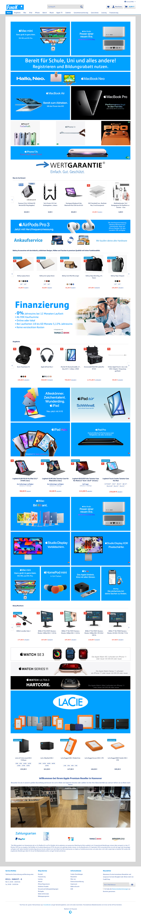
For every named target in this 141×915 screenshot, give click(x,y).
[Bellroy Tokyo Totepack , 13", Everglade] (70, 264)
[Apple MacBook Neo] (70, 78)
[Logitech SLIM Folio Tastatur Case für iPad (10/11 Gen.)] (55, 467)
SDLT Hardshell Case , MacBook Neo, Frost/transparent (70, 204)
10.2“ (114, 484)
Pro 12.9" (110, 486)
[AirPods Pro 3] (70, 226)
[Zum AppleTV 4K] (85, 584)
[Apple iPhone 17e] (70, 153)
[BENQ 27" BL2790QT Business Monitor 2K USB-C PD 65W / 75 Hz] (70, 619)
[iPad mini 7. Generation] (40, 439)
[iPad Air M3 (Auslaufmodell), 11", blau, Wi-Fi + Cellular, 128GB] (23, 355)
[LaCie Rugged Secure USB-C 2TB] (94, 746)
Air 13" (125, 484)
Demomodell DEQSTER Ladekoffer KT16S (47, 368)
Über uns (73, 879)
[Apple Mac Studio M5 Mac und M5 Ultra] (100, 514)
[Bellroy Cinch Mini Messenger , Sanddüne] (23, 264)
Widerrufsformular (43, 894)
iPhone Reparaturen (44, 884)
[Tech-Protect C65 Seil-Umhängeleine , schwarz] (23, 191)
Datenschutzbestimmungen (120, 889)
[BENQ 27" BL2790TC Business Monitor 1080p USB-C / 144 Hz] (23, 619)
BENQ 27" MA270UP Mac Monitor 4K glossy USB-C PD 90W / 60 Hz (94, 632)
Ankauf (40, 881)
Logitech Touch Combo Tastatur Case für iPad (116, 480)
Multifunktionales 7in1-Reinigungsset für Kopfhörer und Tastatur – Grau (94, 205)
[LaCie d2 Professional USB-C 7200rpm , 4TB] (23, 746)
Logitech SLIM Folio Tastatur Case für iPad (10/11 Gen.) (55, 480)
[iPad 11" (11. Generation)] (40, 405)
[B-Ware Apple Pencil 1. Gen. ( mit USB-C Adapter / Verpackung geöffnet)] (70, 355)
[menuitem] (65, 7)
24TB (23, 765)
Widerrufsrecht (74, 886)
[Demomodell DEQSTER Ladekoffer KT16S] (47, 355)
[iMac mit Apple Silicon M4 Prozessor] (40, 514)
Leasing (40, 879)
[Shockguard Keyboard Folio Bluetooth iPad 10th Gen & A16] (47, 191)
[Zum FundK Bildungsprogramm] (70, 64)
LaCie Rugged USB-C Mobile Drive (70, 758)
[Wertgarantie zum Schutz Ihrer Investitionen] (70, 167)
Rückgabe (41, 891)
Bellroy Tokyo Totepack (70, 276)
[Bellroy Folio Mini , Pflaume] (117, 264)
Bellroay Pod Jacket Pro (94, 276)
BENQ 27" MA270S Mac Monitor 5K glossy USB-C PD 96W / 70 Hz (117, 632)
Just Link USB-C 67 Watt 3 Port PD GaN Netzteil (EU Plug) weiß (94, 368)
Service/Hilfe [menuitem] (130, 1)
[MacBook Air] (40, 103)
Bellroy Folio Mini (118, 276)
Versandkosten (47, 904)
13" (68, 284)
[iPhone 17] (25, 133)
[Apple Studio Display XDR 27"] (100, 549)
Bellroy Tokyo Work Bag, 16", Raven (47, 277)
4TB (20, 763)
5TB (76, 765)
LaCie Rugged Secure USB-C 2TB (94, 758)
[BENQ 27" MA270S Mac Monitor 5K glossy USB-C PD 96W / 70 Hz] (117, 619)
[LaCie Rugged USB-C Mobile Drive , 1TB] (70, 746)
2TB (68, 765)
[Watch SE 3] (70, 654)
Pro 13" (116, 486)
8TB (17, 763)
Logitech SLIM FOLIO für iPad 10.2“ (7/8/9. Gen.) (25, 480)
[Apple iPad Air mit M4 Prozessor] (100, 405)
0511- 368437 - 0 (13, 879)
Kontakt (40, 874)
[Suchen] (81, 7)
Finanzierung (42, 877)
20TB (18, 765)
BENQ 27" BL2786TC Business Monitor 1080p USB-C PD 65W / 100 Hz (46, 633)
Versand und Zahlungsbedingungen (48, 889)
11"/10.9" (108, 484)
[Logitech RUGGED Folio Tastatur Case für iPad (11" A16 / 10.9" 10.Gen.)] (85, 467)
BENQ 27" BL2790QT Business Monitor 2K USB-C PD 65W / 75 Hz (70, 632)
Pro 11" (122, 486)
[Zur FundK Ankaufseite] (70, 240)
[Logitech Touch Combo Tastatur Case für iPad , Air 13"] (115, 467)
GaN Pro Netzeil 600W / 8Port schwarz (117, 368)
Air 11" (119, 484)
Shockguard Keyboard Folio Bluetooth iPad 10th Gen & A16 (47, 204)
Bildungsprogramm (43, 896)
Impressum (73, 884)
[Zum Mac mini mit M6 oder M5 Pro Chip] (25, 584)
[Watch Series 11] (70, 668)
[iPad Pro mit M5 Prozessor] (100, 439)
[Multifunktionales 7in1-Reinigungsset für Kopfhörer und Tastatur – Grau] (94, 191)
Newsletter (73, 877)
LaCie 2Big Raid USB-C (46, 758)
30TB (27, 765)
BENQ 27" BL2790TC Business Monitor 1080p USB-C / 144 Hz (23, 632)
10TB (24, 763)
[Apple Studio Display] (40, 549)
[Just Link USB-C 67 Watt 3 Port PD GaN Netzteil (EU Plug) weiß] (94, 355)
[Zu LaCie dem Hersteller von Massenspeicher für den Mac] (70, 712)
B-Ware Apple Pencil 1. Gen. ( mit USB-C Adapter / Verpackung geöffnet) (70, 369)
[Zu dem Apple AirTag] (115, 584)
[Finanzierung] (70, 316)
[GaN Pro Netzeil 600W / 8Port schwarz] (117, 355)
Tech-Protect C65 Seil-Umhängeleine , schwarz (23, 204)
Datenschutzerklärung (77, 881)
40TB (48, 763)
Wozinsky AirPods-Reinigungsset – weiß (118, 204)
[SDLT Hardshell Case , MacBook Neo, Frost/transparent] (70, 191)
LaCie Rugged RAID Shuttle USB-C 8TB (117, 759)
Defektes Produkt (43, 886)
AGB (71, 889)
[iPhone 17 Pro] (115, 133)
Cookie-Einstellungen (76, 874)
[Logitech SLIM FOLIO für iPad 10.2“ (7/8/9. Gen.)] (25, 467)
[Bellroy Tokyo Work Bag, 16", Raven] (47, 264)
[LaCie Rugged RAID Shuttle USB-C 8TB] (117, 746)
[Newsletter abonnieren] (132, 885)
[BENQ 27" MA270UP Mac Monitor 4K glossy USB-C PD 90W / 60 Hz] (94, 619)
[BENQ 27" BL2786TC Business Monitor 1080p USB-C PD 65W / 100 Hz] (47, 619)
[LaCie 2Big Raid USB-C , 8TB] (47, 746)
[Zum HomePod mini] (55, 584)
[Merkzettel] (108, 7)
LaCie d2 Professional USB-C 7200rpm (23, 759)
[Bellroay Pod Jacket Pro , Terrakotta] (94, 264)
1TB (65, 765)
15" (72, 284)
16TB (29, 763)
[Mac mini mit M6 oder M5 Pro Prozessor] (40, 39)
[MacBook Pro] (100, 103)
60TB (46, 765)
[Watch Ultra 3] (70, 682)
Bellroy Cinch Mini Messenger (23, 276)
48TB (53, 763)
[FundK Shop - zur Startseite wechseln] (15, 7)
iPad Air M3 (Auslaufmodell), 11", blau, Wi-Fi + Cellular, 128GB (23, 368)
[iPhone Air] (70, 133)
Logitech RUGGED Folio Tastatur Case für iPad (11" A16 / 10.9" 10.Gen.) (85, 480)
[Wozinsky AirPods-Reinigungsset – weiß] (117, 191)
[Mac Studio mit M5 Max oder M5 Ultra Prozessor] (100, 39)
